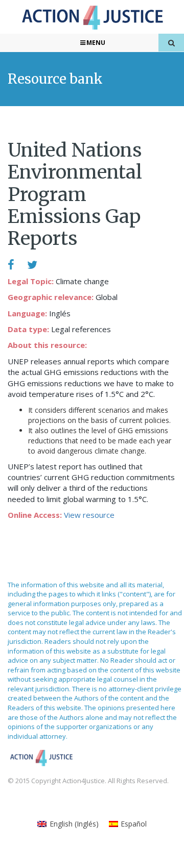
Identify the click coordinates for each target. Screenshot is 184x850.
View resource (89, 515)
